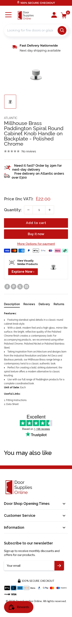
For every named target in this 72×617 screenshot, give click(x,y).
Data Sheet (12, 404)
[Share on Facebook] (7, 287)
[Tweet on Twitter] (20, 287)
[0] (64, 15)
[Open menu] (8, 15)
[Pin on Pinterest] (13, 287)
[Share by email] (26, 287)
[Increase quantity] (49, 210)
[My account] (54, 15)
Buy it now (36, 234)
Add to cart (36, 223)
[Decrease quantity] (28, 210)
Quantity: (13, 210)
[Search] (62, 30)
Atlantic (10, 118)
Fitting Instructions (16, 400)
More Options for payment (36, 244)
